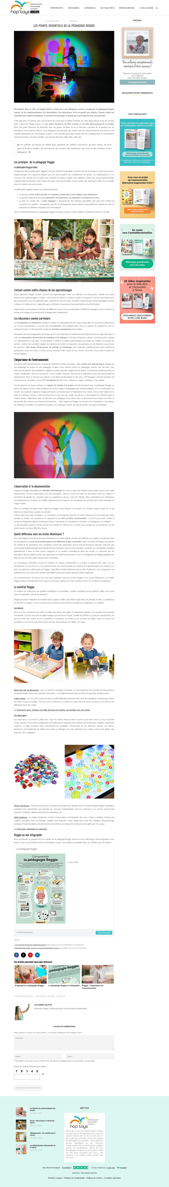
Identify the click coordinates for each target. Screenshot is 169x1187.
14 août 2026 (36, 1150)
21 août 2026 (36, 1113)
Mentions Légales (55, 1178)
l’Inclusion (146, 8)
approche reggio (24, 996)
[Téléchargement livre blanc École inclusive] (137, 300)
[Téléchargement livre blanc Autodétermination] (137, 247)
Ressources (127, 8)
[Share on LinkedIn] (37, 955)
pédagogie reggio (45, 996)
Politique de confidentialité (74, 1178)
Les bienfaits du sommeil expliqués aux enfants (42, 1109)
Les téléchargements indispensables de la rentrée (43, 1146)
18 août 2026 (36, 1126)
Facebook (123, 101)
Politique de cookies (94, 1178)
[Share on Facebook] (16, 955)
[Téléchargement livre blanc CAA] (137, 195)
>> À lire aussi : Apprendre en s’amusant (30, 829)
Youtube (146, 101)
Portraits (56, 8)
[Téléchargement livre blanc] (137, 142)
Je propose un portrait (137, 82)
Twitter (152, 101)
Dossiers (73, 8)
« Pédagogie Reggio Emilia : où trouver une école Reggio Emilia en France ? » (37, 948)
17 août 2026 (36, 1138)
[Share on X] (23, 955)
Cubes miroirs (19, 698)
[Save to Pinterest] (30, 955)
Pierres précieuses (21, 806)
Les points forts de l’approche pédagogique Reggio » (31, 945)
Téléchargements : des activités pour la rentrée (42, 1134)
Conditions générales (112, 1178)
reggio (61, 996)
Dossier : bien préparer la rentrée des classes (42, 1121)
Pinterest (134, 101)
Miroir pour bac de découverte (26, 690)
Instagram (128, 101)
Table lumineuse (20, 817)
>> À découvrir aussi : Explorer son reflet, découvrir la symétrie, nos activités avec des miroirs (52, 710)
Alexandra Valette (43, 1005)
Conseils (90, 8)
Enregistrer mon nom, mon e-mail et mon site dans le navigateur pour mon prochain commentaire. (55, 1061)
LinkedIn (140, 101)
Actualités (107, 8)
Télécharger (103, 932)
